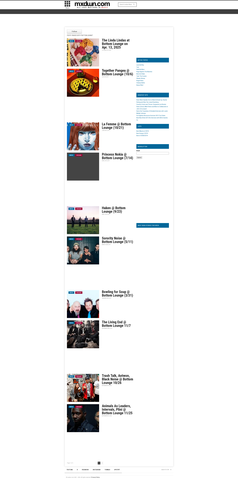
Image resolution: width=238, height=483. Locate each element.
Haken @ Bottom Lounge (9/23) (114, 210)
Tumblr (107, 469)
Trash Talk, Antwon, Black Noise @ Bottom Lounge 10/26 (117, 379)
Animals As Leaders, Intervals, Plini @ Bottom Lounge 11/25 (117, 409)
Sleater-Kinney (140, 78)
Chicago (78, 41)
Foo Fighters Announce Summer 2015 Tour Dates (150, 115)
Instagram (96, 469)
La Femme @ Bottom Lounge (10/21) (116, 126)
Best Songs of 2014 (142, 133)
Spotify (117, 469)
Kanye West (139, 85)
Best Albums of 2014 (142, 131)
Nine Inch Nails (140, 74)
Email (138, 150)
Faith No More (140, 69)
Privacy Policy (95, 477)
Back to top (165, 469)
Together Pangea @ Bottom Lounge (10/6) (117, 72)
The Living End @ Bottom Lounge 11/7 (116, 324)
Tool (137, 67)
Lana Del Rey (140, 65)
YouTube (70, 469)
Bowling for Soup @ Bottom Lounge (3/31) (117, 293)
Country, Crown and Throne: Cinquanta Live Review (151, 104)
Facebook (85, 469)
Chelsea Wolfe (140, 83)
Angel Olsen (139, 80)
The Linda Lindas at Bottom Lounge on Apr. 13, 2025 (116, 43)
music (71, 41)
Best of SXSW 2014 (142, 135)
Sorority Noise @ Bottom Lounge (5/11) (117, 240)
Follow (74, 31)
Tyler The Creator (141, 76)
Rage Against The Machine (144, 71)
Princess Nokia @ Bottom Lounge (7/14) (117, 156)
